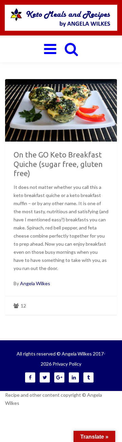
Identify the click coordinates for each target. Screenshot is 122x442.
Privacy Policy (67, 364)
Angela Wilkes (35, 283)
